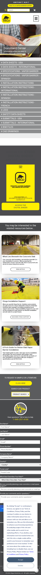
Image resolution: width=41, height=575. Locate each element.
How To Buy (17, 2)
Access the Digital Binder (20, 206)
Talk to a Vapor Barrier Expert (20, 5)
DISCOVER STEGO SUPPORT (20, 317)
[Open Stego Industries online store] (34, 10)
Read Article (20, 364)
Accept (20, 560)
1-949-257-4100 (20, 419)
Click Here (20, 383)
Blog (26, 2)
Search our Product (20, 389)
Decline (20, 565)
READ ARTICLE (20, 269)
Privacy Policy (23, 554)
